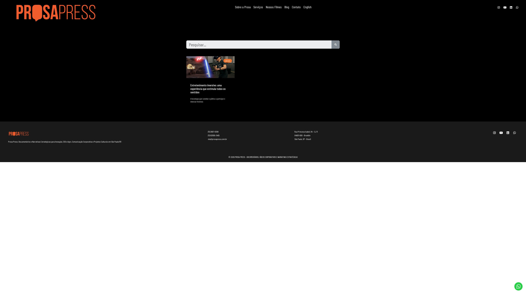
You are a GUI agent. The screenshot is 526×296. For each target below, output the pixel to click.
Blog (286, 7)
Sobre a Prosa (243, 7)
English (307, 7)
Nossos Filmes (274, 7)
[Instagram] (498, 7)
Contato (296, 7)
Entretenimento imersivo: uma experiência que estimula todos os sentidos (208, 88)
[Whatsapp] (517, 7)
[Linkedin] (511, 7)
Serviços (258, 7)
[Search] (335, 44)
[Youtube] (505, 7)
